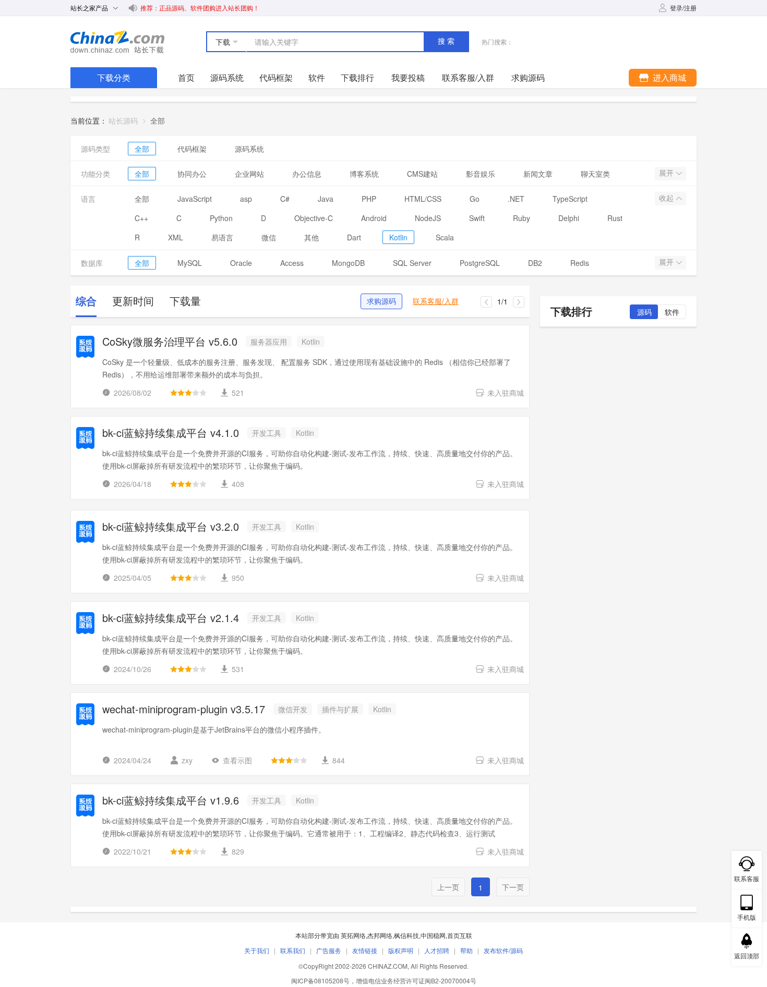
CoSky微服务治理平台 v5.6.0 (169, 342)
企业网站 (249, 173)
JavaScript (194, 198)
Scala (445, 237)
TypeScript (570, 198)
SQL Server (412, 263)
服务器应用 (268, 341)
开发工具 (266, 433)
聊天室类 (595, 173)
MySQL (189, 263)
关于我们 (256, 950)
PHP (369, 198)
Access (292, 263)
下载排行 (357, 77)
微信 (268, 237)
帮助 (466, 950)
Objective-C (313, 218)
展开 (667, 173)
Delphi (568, 218)
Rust (614, 218)
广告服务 (328, 950)
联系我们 (292, 950)
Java (325, 198)
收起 (667, 198)
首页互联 (459, 935)
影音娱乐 (480, 173)
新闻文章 (538, 173)
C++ (141, 218)
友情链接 (364, 950)
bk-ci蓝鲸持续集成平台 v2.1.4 (170, 618)
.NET (516, 198)
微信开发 (292, 709)
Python (221, 218)
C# (285, 198)
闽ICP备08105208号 (320, 980)
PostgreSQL (480, 263)
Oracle (241, 263)
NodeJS (428, 218)
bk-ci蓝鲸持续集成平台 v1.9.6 (170, 801)
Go (475, 198)
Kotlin (398, 237)
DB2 (535, 263)
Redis (579, 263)
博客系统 (364, 173)
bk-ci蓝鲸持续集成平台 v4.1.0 (170, 433)
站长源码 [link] (123, 120)
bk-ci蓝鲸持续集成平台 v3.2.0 (170, 527)
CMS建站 (422, 173)
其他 (311, 237)
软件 (316, 77)
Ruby (521, 218)
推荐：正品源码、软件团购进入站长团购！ (199, 7)
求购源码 (381, 301)
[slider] (188, 392)
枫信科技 (406, 935)
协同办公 (192, 173)
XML (175, 237)
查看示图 (237, 760)
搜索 (447, 41)
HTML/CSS (422, 198)
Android (374, 218)
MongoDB (348, 263)
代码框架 (276, 77)
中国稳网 (433, 935)
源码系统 (227, 77)
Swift (477, 218)
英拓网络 (353, 935)
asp (246, 198)
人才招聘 (436, 950)
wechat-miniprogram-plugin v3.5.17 (183, 709)
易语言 (222, 237)
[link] (157, 120)
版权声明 (400, 950)
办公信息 (306, 173)
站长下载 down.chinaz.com (117, 41)
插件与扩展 (340, 709)
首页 (186, 77)
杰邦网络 (379, 935)
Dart (354, 237)
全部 (142, 148)
